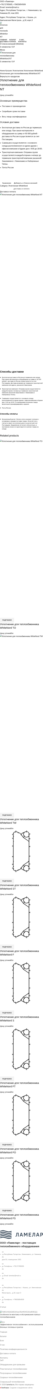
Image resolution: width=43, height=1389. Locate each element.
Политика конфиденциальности (13, 1349)
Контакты (4, 1358)
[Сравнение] (3, 615)
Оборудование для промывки (12, 1365)
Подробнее (7, 620)
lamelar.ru (10, 1385)
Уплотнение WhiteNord (33, 71)
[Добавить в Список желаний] (9, 615)
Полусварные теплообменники (13, 1373)
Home (2, 71)
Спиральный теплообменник (12, 1382)
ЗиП (2, 1360)
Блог (2, 1341)
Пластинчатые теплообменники (13, 1369)
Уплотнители (18, 71)
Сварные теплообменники (11, 1377)
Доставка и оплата (8, 1353)
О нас (2, 1345)
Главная (3, 1332)
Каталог (8, 71)
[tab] (21, 189)
